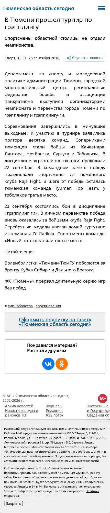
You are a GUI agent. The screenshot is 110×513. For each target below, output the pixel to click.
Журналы (54, 406)
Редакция (54, 410)
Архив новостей (19, 406)
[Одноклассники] (62, 364)
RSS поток (54, 415)
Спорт (10, 58)
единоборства (20, 305)
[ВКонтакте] (48, 364)
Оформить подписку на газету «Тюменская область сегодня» (55, 321)
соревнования (48, 305)
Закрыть (13, 503)
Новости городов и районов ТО (21, 413)
